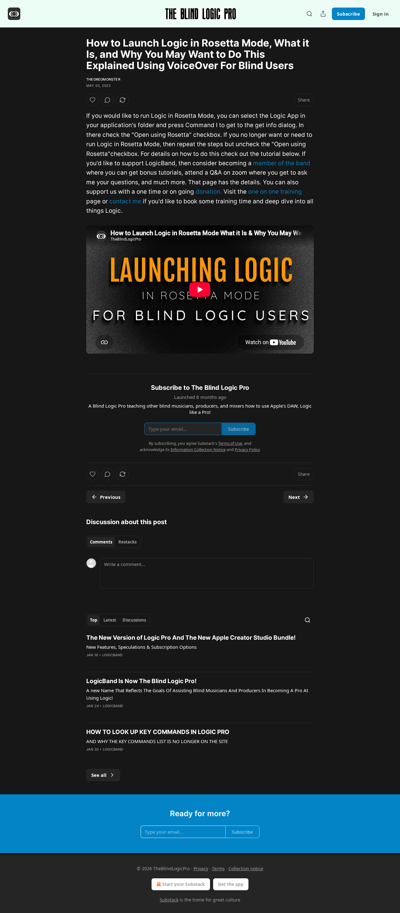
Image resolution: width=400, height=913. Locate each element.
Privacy (200, 868)
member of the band (281, 163)
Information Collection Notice (198, 449)
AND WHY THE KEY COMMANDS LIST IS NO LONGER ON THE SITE (157, 741)
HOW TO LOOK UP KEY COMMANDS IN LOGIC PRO (157, 732)
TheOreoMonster (103, 79)
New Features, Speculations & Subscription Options (141, 647)
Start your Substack (183, 884)
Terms (218, 868)
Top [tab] (93, 620)
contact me (125, 201)
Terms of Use (230, 443)
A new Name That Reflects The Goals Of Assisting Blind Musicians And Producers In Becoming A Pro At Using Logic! (197, 694)
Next (294, 497)
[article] (200, 650)
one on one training (275, 191)
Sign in (380, 14)
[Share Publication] (323, 13)
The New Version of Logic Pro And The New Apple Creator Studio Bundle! (191, 637)
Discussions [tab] (134, 620)
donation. (209, 191)
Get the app (230, 884)
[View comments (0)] (107, 100)
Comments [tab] (101, 542)
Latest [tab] (109, 620)
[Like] (92, 100)
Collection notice (245, 868)
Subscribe (348, 14)
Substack (169, 900)
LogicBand (112, 655)
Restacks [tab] (127, 542)
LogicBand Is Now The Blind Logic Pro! (141, 681)
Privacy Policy (247, 449)
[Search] (309, 13)
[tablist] (113, 542)
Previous (110, 497)
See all (99, 775)
